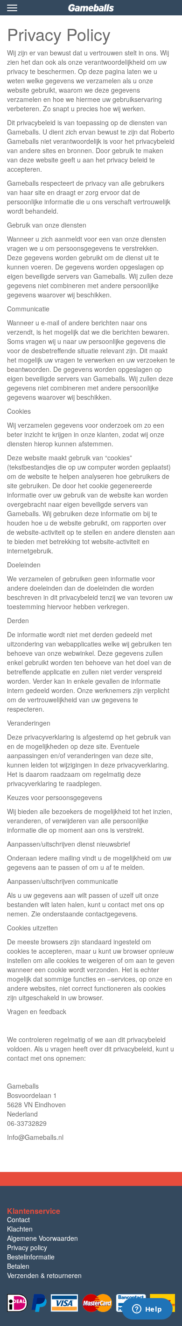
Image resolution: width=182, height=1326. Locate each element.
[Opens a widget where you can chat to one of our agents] (147, 1309)
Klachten (20, 1228)
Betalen (18, 1266)
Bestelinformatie (31, 1256)
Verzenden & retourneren (44, 1275)
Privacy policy (27, 1247)
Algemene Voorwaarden (42, 1238)
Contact (18, 1219)
